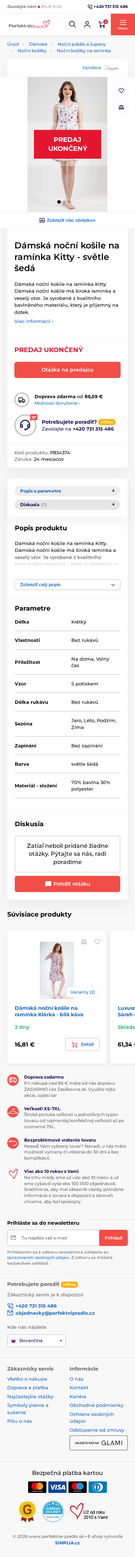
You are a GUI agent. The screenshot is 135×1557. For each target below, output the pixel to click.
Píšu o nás (19, 1421)
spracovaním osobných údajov (38, 1257)
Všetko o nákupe (27, 1379)
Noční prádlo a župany (82, 44)
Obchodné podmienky (96, 1405)
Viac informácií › (33, 321)
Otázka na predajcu (67, 369)
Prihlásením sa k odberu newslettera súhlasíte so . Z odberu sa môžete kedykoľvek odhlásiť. (60, 1258)
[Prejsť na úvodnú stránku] (28, 25)
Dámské (38, 44)
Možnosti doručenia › (57, 403)
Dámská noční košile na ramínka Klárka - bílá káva (49, 1011)
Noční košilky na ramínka (84, 50)
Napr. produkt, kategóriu (53, 65)
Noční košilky (32, 50)
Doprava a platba (27, 1387)
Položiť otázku (71, 884)
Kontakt (78, 1387)
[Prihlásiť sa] (87, 24)
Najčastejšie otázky (30, 1396)
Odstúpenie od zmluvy (96, 1430)
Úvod (13, 44)
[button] (73, 24)
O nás (76, 1379)
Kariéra (77, 1396)
